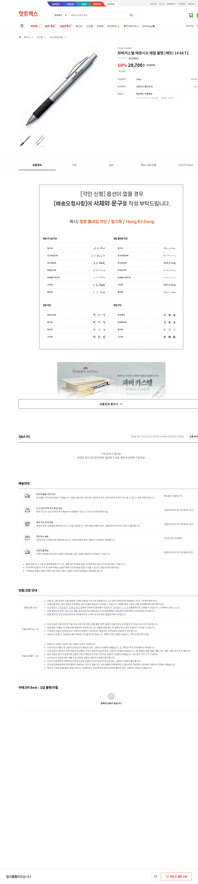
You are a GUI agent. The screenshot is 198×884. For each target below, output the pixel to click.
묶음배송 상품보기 (168, 98)
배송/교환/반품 (148, 165)
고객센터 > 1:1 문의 (121, 607)
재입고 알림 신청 (178, 876)
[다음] (104, 90)
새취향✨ (35, 26)
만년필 (40, 37)
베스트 (79, 26)
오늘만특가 (65, 26)
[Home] (20, 37)
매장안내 (191, 3)
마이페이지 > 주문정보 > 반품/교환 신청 (64, 607)
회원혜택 (170, 3)
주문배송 (182, 3)
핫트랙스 (58, 15)
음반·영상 (50, 26)
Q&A (111, 165)
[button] (128, 58)
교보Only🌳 (148, 26)
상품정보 (37, 165)
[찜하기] (156, 877)
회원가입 (153, 3)
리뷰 (74, 165)
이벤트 (100, 26)
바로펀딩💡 (113, 26)
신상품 (89, 26)
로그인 (161, 3)
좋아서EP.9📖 (131, 26)
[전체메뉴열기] (22, 25)
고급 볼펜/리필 (56, 37)
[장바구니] (191, 15)
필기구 (27, 37)
